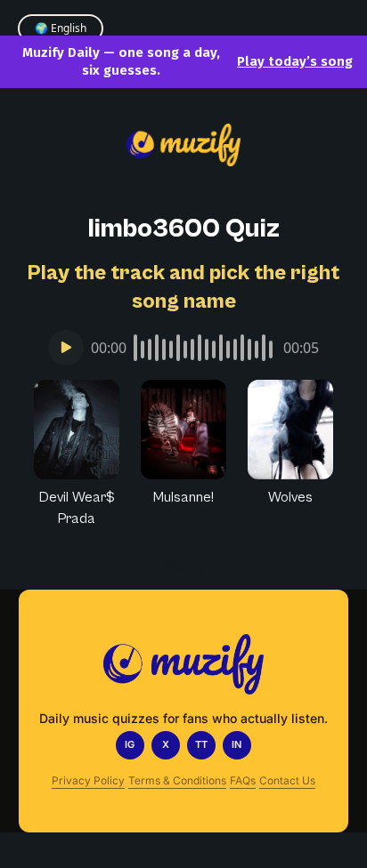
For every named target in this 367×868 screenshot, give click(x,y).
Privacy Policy (88, 780)
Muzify (184, 566)
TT (201, 744)
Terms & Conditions (177, 780)
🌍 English (60, 28)
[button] (76, 454)
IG (130, 744)
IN (236, 744)
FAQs (243, 780)
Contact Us (287, 780)
